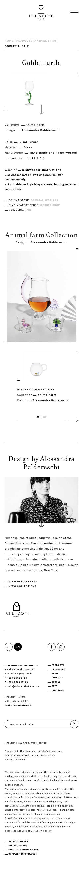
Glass (28, 147)
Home (9, 40)
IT (8, 647)
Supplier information (22, 854)
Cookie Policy (17, 845)
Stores (56, 682)
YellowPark (20, 759)
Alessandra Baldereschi (40, 130)
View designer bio (23, 581)
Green (34, 142)
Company (57, 677)
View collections (22, 586)
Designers (58, 669)
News (55, 673)
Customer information (23, 849)
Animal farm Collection (41, 235)
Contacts (58, 690)
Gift (54, 686)
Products (24, 40)
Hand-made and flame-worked (53, 152)
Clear (23, 142)
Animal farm (45, 40)
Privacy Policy (18, 841)
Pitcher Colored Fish (36, 389)
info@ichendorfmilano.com (24, 686)
